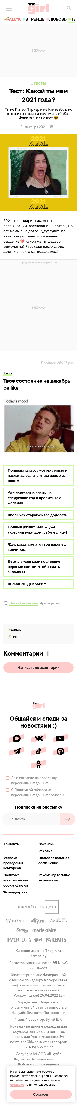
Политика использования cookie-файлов (15, 880)
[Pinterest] (60, 751)
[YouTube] (60, 738)
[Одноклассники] (38, 764)
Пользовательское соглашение (54, 860)
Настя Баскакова (23, 603)
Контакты (11, 844)
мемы (16, 630)
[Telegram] (16, 751)
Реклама (45, 851)
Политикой (23, 790)
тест (15, 637)
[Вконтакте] (38, 738)
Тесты (40, 83)
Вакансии (46, 844)
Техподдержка (15, 892)
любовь (58, 19)
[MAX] (16, 738)
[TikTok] (38, 751)
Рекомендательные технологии (54, 878)
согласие (26, 778)
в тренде (35, 19)
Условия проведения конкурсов (13, 863)
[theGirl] (38, 9)
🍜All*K (12, 19)
